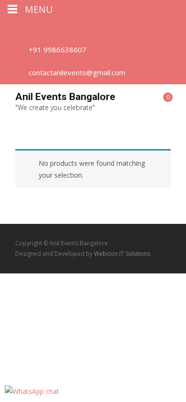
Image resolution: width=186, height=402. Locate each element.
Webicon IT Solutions (122, 254)
